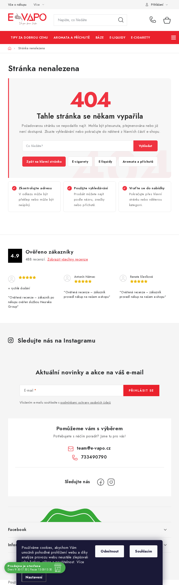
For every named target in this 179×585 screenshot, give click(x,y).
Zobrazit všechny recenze (67, 259)
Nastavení (34, 577)
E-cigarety (80, 161)
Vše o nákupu (17, 4)
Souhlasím (143, 551)
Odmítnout (110, 551)
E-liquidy (105, 161)
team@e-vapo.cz (94, 448)
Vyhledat (145, 146)
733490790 (153, 20)
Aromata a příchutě (138, 161)
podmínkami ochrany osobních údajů (85, 402)
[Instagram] (111, 482)
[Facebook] (100, 482)
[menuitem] (29, 37)
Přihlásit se (141, 390)
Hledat (121, 20)
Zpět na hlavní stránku (44, 161)
